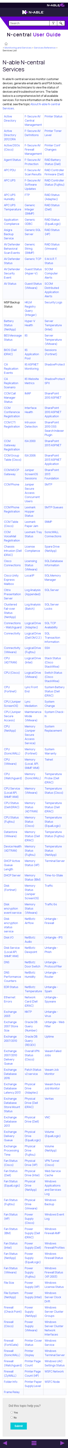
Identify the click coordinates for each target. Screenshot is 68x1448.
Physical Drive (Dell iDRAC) (31, 1103)
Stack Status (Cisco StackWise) (53, 662)
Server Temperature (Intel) (53, 325)
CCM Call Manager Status (10, 397)
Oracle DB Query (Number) (31, 1026)
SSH (47, 648)
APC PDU (10, 170)
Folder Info (10, 1382)
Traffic (49, 886)
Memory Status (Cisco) (30, 821)
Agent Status (12, 160)
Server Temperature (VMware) (53, 340)
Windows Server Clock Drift (53, 1297)
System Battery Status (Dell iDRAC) (55, 691)
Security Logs (53, 302)
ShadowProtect (55, 364)
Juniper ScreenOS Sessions (31, 474)
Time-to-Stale (54, 875)
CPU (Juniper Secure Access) (12, 716)
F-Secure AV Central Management (33, 120)
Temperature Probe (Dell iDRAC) (53, 778)
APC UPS (10, 180)
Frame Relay (12, 1392)
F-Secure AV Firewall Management (33, 149)
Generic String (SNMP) (30, 248)
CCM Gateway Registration (12, 445)
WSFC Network (54, 1371)
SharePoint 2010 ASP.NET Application (53, 412)
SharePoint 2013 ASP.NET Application (53, 460)
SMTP (48, 484)
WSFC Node (52, 1382)
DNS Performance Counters (12, 977)
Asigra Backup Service (9, 234)
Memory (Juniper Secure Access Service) (30, 734)
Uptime (49, 1036)
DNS (6, 962)
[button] (53, 23)
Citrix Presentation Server (12, 594)
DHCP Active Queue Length (12, 865)
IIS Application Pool (32, 354)
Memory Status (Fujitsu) (30, 850)
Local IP (29, 575)
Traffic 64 (51, 904)
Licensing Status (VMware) (31, 565)
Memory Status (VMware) (31, 908)
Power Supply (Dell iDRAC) (32, 1233)
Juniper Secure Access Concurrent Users (32, 492)
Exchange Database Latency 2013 (12, 1088)
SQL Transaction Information (52, 637)
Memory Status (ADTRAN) (31, 807)
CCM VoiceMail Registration (12, 536)
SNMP (48, 522)
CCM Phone (11, 484)
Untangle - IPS (54, 937)
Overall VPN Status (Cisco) (32, 1055)
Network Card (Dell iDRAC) (31, 1001)
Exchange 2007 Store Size (11, 1026)
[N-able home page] (33, 14)
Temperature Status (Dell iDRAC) (53, 807)
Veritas (49, 1099)
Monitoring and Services (18, 47)
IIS (26, 335)
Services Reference (45, 47)
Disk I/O (9, 937)
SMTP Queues (54, 507)
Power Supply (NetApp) (31, 1311)
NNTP (28, 1012)
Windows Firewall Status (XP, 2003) (54, 1272)
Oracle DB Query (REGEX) (31, 1041)
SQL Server (52, 590)
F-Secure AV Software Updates (33, 184)
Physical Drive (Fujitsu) (30, 1150)
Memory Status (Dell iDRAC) (32, 836)
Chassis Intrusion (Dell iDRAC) (13, 551)
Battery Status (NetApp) (10, 325)
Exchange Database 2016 (10, 1074)
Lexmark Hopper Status (30, 511)
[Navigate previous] (4, 1443)
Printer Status (53, 116)
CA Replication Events (11, 368)
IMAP (28, 393)
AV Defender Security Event (12, 273)
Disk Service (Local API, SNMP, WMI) (12, 952)
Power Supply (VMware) (31, 1326)
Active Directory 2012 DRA (10, 135)
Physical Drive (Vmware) (31, 1204)
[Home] (6, 44)
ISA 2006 (30, 455)
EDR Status (11, 987)
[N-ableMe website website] (56, 6)
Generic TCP (33, 259)
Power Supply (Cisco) (29, 1219)
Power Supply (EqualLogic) (33, 1258)
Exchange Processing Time (11, 1150)
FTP (27, 195)
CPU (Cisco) (12, 673)
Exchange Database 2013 (10, 1121)
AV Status (10, 284)
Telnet (49, 759)
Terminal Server (55, 861)
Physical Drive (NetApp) (31, 1185)
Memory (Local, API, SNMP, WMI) (32, 764)
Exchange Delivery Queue (10, 1136)
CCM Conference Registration (12, 412)
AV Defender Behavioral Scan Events (12, 248)
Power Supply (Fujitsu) (30, 1272)
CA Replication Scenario (11, 383)
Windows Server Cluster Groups (54, 1311)
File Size (9, 1283)
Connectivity (12, 633)
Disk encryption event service (13, 908)
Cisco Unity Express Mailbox (11, 580)
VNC (47, 1117)
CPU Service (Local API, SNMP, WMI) (12, 793)
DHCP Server (12, 875)
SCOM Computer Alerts (51, 273)
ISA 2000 (30, 441)
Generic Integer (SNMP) (30, 209)
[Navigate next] (62, 1443)
